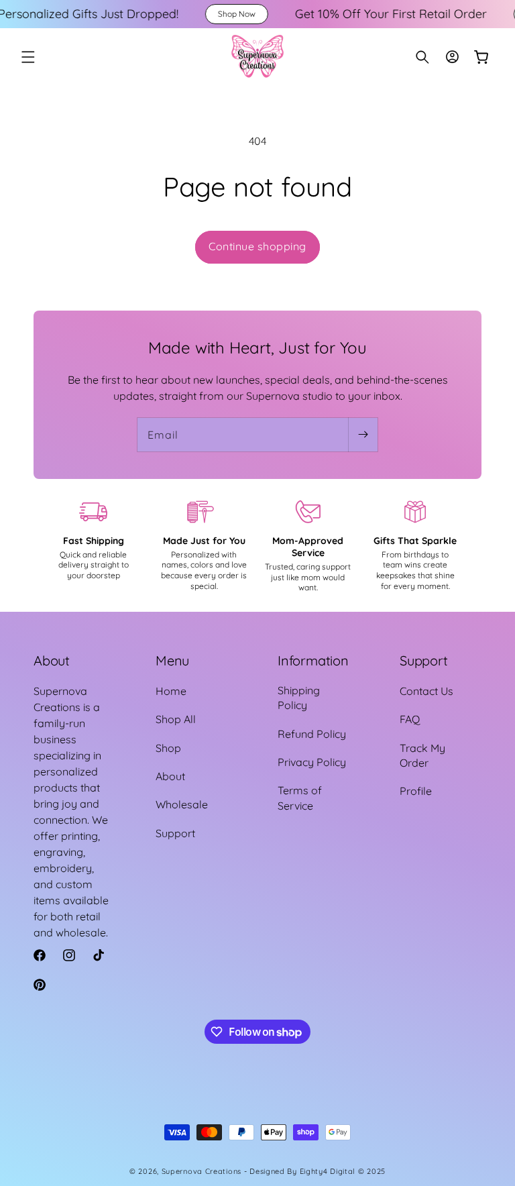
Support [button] (424, 660)
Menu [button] (172, 660)
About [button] (52, 660)
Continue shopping (257, 246)
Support (175, 833)
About (170, 776)
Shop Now (200, 14)
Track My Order (422, 755)
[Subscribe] (363, 434)
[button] (28, 57)
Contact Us (426, 691)
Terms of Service (300, 798)
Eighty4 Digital (329, 1171)
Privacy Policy (312, 762)
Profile (416, 791)
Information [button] (313, 660)
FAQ (410, 719)
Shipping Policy (299, 698)
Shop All (176, 719)
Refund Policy (312, 734)
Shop (168, 748)
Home (171, 691)
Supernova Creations (201, 1171)
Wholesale (182, 804)
